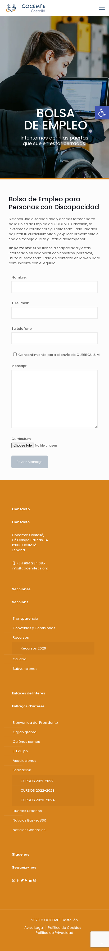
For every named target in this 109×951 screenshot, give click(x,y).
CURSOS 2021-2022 (37, 780)
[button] (102, 112)
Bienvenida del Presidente (35, 722)
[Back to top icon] (102, 943)
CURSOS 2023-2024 (38, 799)
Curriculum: (21, 438)
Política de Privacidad (54, 932)
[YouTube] (26, 880)
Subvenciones (25, 668)
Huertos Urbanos (27, 810)
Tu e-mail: (20, 302)
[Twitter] (22, 880)
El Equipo (20, 751)
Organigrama (25, 732)
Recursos (21, 637)
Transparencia (25, 618)
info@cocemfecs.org (30, 568)
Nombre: (18, 277)
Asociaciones (24, 760)
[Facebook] (18, 880)
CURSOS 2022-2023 (37, 790)
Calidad (19, 659)
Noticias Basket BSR (29, 820)
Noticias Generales (29, 829)
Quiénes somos (26, 741)
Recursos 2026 (33, 648)
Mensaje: (19, 365)
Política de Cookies (64, 927)
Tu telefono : (22, 328)
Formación (22, 770)
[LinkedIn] (30, 880)
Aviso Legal (34, 927)
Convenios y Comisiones (34, 627)
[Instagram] (35, 880)
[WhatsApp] (13, 880)
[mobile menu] (101, 7)
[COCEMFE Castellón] (26, 8)
